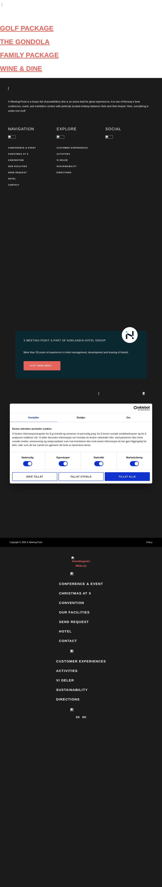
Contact (13, 185)
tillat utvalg (81, 476)
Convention (16, 160)
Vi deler (62, 160)
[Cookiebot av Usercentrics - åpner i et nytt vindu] (136, 408)
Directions (64, 172)
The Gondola (25, 41)
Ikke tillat (34, 476)
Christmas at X (18, 154)
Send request (17, 172)
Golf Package (26, 28)
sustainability (67, 166)
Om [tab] (128, 417)
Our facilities (17, 166)
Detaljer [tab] (81, 417)
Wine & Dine (21, 68)
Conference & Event (22, 148)
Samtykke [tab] (33, 417)
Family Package (29, 55)
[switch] (63, 463)
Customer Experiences (72, 148)
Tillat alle (127, 476)
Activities (63, 154)
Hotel (12, 179)
